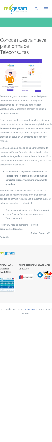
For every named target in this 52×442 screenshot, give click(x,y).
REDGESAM (30, 309)
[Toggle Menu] (46, 8)
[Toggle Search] (36, 8)
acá (20, 218)
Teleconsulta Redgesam (18, 175)
